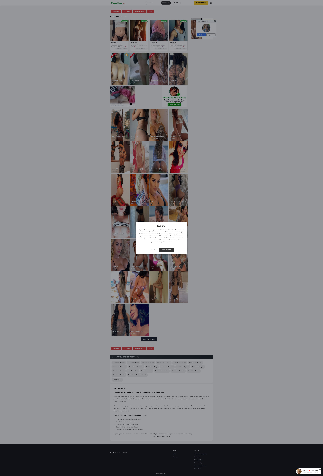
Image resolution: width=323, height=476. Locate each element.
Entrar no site (166, 249)
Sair (153, 249)
